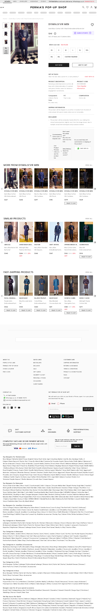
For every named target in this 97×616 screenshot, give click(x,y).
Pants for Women (34, 525)
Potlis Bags (78, 553)
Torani (81, 475)
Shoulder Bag (85, 556)
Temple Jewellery (21, 551)
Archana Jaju (25, 477)
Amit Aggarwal (85, 470)
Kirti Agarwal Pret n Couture (68, 584)
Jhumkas (85, 551)
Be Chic (81, 512)
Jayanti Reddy (39, 463)
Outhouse (82, 507)
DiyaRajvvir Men (58, 24)
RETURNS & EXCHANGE (71, 365)
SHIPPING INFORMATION (71, 362)
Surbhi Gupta (15, 477)
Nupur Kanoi (7, 466)
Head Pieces (86, 547)
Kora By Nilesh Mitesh (26, 501)
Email (53, 403)
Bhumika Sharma (23, 472)
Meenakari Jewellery (55, 549)
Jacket (71, 573)
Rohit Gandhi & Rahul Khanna (42, 468)
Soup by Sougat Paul (21, 475)
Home (5, 18)
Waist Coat (60, 533)
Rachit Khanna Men (56, 492)
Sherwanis (49, 523)
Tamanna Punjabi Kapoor (11, 479)
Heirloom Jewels (33, 549)
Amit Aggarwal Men (85, 490)
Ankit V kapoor (46, 485)
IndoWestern (85, 538)
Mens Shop (22, 540)
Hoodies (89, 533)
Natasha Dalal (17, 459)
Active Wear (52, 540)
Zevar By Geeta (32, 510)
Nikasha (58, 470)
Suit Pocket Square (78, 533)
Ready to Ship (60, 527)
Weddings (6, 592)
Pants (46, 533)
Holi (10, 590)
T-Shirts (16, 536)
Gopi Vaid (32, 475)
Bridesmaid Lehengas (10, 525)
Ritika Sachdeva (77, 514)
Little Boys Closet (53, 581)
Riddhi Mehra (89, 466)
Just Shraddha (62, 510)
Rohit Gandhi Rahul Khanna (34, 470)
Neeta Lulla (75, 470)
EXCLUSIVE (36, 365)
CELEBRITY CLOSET (39, 375)
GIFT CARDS (37, 372)
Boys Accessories (26, 575)
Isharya (16, 507)
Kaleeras (71, 547)
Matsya (75, 475)
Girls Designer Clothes (10, 564)
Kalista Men (43, 494)
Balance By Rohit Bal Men (65, 499)
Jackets (67, 525)
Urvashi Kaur (37, 479)
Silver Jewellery (48, 551)
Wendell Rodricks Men (47, 499)
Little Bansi (23, 581)
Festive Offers (71, 527)
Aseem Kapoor (48, 479)
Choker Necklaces (27, 553)
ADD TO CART (82, 65)
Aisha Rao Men (83, 492)
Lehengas (6, 523)
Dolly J (81, 459)
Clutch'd (74, 507)
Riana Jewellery (8, 512)
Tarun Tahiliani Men (9, 492)
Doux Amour (41, 512)
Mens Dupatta (16, 538)
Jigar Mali (54, 477)
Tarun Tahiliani (82, 468)
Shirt (81, 573)
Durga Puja (75, 590)
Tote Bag (76, 556)
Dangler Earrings (75, 551)
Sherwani (30, 533)
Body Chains (7, 549)
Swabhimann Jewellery (48, 510)
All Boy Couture (52, 584)
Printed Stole (52, 558)
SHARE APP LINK (88, 409)
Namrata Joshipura (9, 472)
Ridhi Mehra (78, 461)
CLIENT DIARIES (38, 384)
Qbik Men (20, 492)
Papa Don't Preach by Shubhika (23, 466)
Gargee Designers (32, 494)
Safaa (33, 477)
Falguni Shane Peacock (11, 461)
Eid (28, 590)
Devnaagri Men (58, 490)
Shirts (23, 533)
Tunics (90, 523)
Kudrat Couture (66, 494)
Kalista (47, 463)
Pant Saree (50, 527)
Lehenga (22, 564)
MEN (14, 1)
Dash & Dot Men (13, 485)
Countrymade (34, 485)
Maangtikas (63, 547)
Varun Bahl (66, 470)
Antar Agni (46, 459)
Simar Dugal (89, 475)
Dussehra (54, 590)
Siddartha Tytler (69, 468)
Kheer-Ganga (73, 487)
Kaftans (83, 523)
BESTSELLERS (37, 362)
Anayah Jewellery (21, 512)
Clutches (86, 553)
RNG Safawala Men (62, 496)
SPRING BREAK (34, 499)
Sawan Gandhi (66, 475)
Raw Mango (7, 459)
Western (77, 538)
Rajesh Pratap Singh (76, 466)
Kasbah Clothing (54, 494)
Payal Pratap (39, 466)
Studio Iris (75, 477)
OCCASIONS (37, 381)
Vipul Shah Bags (8, 514)
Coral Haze (89, 512)
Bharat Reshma (16, 490)
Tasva (5, 485)
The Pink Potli (65, 507)
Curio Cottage (8, 507)
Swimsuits (83, 525)
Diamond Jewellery (35, 551)
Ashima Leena (50, 470)
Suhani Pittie (66, 514)
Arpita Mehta (55, 475)
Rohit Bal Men (32, 487)
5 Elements (73, 512)
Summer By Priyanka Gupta (54, 461)
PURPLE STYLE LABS (9, 362)
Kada (49, 553)
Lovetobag (32, 512)
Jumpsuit (26, 538)
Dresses (57, 523)
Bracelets (26, 547)
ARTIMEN (67, 492)
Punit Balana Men (71, 490)
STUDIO (43, 1)
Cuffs (20, 547)
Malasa (6, 477)
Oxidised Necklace (40, 553)
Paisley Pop (57, 514)
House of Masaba (44, 475)
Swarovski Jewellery (71, 549)
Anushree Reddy (56, 459)
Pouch (13, 556)
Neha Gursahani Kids (21, 584)
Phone (62, 403)
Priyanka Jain (7, 475)
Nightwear (14, 527)
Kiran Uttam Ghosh (57, 463)
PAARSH (15, 496)
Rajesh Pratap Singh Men (75, 485)
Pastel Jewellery (8, 551)
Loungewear (44, 538)
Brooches (72, 540)
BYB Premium (83, 584)
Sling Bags (37, 556)
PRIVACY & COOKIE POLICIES (73, 372)
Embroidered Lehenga (34, 564)
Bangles (38, 547)
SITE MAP (66, 378)
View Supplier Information (81, 87)
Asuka (49, 487)
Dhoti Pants (23, 525)
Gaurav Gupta (18, 470)
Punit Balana (50, 466)
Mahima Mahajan (72, 463)
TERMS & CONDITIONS (71, 368)
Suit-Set (29, 536)
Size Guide (64, 44)
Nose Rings (54, 547)
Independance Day (18, 590)
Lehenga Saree (31, 527)
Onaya (18, 463)
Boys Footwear (13, 575)
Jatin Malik (29, 492)
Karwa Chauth (16, 592)
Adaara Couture (65, 477)
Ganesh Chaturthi (64, 590)
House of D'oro (73, 510)
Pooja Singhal (28, 459)
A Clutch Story (52, 512)
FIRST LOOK (53, 1)
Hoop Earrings (15, 553)
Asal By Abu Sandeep (71, 459)
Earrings (14, 547)
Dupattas (6, 527)
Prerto (86, 514)
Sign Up (77, 446)
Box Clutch (15, 558)
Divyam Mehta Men (58, 485)
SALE (35, 368)
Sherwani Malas (54, 538)
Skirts (61, 525)
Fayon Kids (7, 581)
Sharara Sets (70, 523)
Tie (66, 540)
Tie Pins (68, 533)
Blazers (23, 536)
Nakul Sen (88, 463)
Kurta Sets (21, 523)
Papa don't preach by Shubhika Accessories (36, 514)
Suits (41, 533)
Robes (5, 536)
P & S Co (15, 581)
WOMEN (7, 1)
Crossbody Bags (48, 556)
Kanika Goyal (87, 472)
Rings (32, 547)
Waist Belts (21, 556)
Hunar (24, 510)
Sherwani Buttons (40, 536)
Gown (63, 523)
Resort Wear (45, 525)
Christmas (84, 590)
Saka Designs (40, 584)
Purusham (6, 490)
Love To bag (55, 507)
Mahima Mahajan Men (81, 494)
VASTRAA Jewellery (9, 510)
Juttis (71, 553)
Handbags (6, 556)
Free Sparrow (7, 584)
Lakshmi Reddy (41, 581)
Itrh (49, 477)
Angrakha (83, 536)
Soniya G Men (23, 499)
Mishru (81, 463)
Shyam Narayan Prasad (74, 472)
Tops (78, 523)
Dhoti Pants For (8, 566)
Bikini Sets (54, 525)
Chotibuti (31, 581)
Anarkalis (14, 523)
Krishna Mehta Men (45, 490)
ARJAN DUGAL (7, 494)
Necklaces (6, 547)
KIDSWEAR (34, 1)
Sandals (60, 553)
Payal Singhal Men (25, 496)
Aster (19, 510)
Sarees (28, 523)
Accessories (34, 538)
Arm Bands (17, 549)
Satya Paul (38, 459)
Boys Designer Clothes (10, 573)
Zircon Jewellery (84, 549)
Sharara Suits (47, 564)
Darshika (26, 490)
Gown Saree (41, 527)
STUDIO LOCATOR (8, 368)
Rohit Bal (28, 468)
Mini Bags (68, 556)
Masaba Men (7, 496)
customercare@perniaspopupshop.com (18, 400)
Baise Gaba (69, 461)
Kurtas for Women (38, 523)
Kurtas (36, 533)
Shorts (10, 536)
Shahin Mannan (27, 479)
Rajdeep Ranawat (62, 466)
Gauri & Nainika (27, 463)
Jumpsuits (74, 525)
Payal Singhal (7, 470)
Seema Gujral (58, 468)
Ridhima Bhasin (9, 468)
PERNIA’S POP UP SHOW (10, 365)
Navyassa (63, 581)
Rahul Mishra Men (48, 496)
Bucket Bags (59, 556)
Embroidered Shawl (40, 558)
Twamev (64, 487)
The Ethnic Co (84, 487)
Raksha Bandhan (36, 590)
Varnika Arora (45, 507)
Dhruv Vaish (24, 485)
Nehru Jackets (37, 573)
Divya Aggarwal (58, 472)
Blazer (77, 573)
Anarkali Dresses (72, 564)
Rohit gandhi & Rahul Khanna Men (14, 487)
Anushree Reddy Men (41, 492)
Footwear (60, 540)
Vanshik (88, 485)
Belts (66, 553)
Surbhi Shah (48, 472)
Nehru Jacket (15, 533)
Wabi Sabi (41, 487)
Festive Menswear (33, 540)
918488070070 (89, 1)
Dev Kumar (33, 490)
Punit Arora (37, 496)
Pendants (44, 549)
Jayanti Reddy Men (81, 499)
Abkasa (73, 492)
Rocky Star (24, 461)
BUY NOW (58, 65)
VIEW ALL (88, 165)
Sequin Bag (7, 558)
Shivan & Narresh (9, 463)
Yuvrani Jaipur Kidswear (77, 581)
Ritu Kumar (20, 468)
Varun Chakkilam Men (10, 501)
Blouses (21, 527)
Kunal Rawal (56, 487)
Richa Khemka (41, 477)
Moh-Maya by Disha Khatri (30, 507)
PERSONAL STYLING (39, 378)
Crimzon (6, 516)
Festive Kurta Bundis (10, 540)
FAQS (65, 375)
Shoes (54, 553)
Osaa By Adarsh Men (36, 461)
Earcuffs (78, 547)
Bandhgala (6, 538)
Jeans (49, 536)
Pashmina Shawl (26, 558)
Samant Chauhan (37, 472)
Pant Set (43, 540)
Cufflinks (65, 538)
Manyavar (87, 461)
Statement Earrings (61, 551)
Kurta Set (56, 564)
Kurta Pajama (57, 536)
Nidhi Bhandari (63, 512)
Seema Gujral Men (10, 499)
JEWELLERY (23, 1)
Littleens (32, 584)
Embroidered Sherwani (59, 573)
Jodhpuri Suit (67, 536)
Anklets (24, 549)
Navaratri (46, 590)
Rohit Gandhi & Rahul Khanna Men (81, 496)
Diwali (5, 590)
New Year (25, 592)
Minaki (82, 510)
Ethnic (71, 538)
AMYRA (17, 514)
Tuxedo (76, 536)
